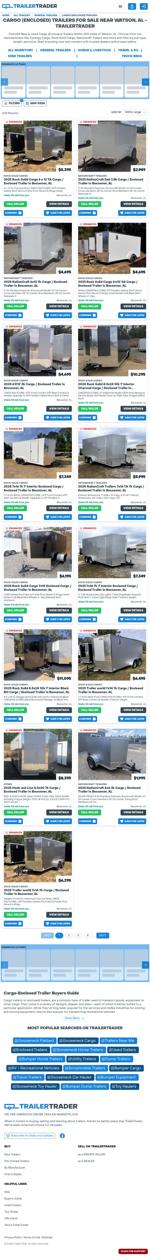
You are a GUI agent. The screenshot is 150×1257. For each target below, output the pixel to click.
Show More (72, 1018)
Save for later (60, 212)
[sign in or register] (144, 6)
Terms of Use (31, 1237)
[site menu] (120, 6)
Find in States (13, 1174)
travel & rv (128, 50)
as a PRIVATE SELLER (91, 1154)
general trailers (55, 50)
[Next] (145, 82)
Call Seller (15, 204)
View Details (59, 204)
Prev (47, 935)
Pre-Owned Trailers (16, 1161)
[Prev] (4, 82)
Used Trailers (12, 1205)
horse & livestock (94, 50)
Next (102, 935)
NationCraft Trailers (92, 175)
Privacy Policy (13, 1237)
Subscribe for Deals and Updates (32, 1135)
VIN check (10, 1218)
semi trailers (20, 56)
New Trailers (12, 1154)
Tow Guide (11, 1212)
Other (8, 784)
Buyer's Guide (13, 1198)
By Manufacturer (14, 1167)
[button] (132, 6)
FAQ (7, 1192)
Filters (14, 103)
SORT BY (116, 112)
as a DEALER (86, 1161)
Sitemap (47, 1237)
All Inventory (20, 50)
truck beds (132, 56)
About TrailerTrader (16, 1225)
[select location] (132, 6)
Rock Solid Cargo (16, 175)
